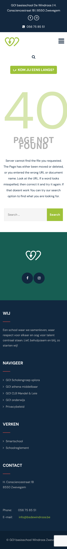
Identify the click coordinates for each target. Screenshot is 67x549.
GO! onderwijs (15, 400)
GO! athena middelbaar (22, 387)
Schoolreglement (17, 448)
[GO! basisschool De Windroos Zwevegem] (22, 42)
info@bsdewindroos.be (34, 517)
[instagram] (36, 17)
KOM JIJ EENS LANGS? (36, 70)
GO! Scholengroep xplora (23, 380)
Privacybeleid (15, 407)
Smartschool (14, 441)
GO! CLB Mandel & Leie (21, 393)
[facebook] (30, 17)
